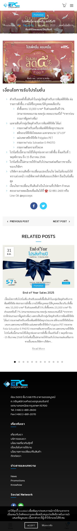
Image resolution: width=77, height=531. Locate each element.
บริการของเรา (18, 439)
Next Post (60, 221)
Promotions (18, 480)
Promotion (38, 14)
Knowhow (16, 485)
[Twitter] (43, 205)
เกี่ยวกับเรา (17, 434)
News (14, 476)
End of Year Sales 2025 (38, 292)
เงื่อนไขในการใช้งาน (21, 447)
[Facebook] (33, 205)
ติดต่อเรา (16, 456)
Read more (38, 348)
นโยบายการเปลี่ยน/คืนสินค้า (26, 451)
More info (47, 525)
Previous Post (19, 221)
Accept (31, 525)
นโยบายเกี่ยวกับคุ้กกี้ (22, 443)
